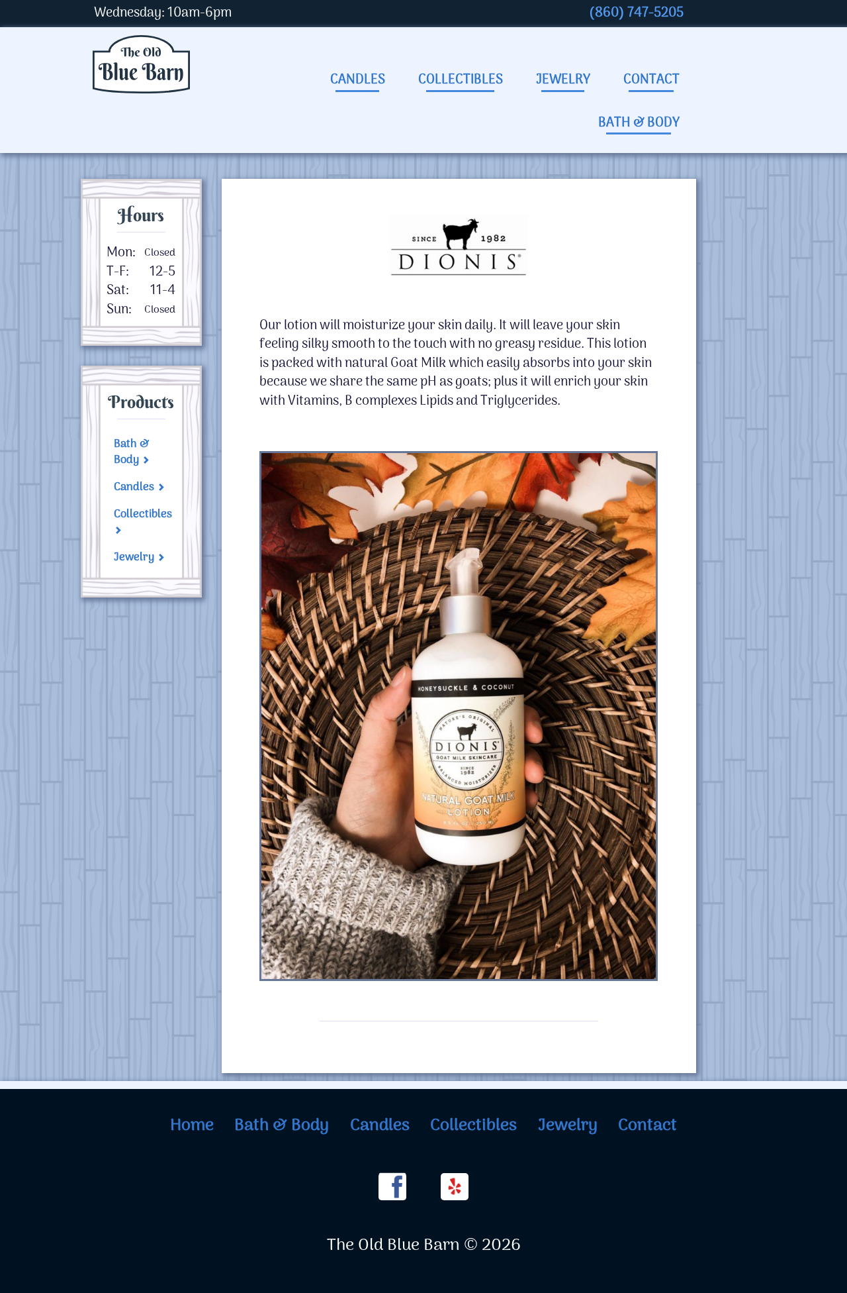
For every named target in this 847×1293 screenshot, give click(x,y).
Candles (357, 80)
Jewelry (563, 80)
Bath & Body (639, 123)
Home (192, 1125)
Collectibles (460, 80)
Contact (651, 80)
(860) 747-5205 (636, 13)
